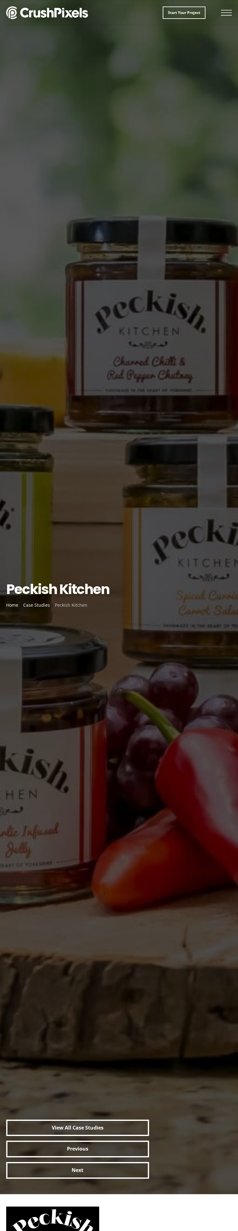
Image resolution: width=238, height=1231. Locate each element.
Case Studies (36, 605)
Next (77, 1170)
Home (12, 605)
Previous (77, 1148)
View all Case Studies (78, 1127)
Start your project (184, 12)
